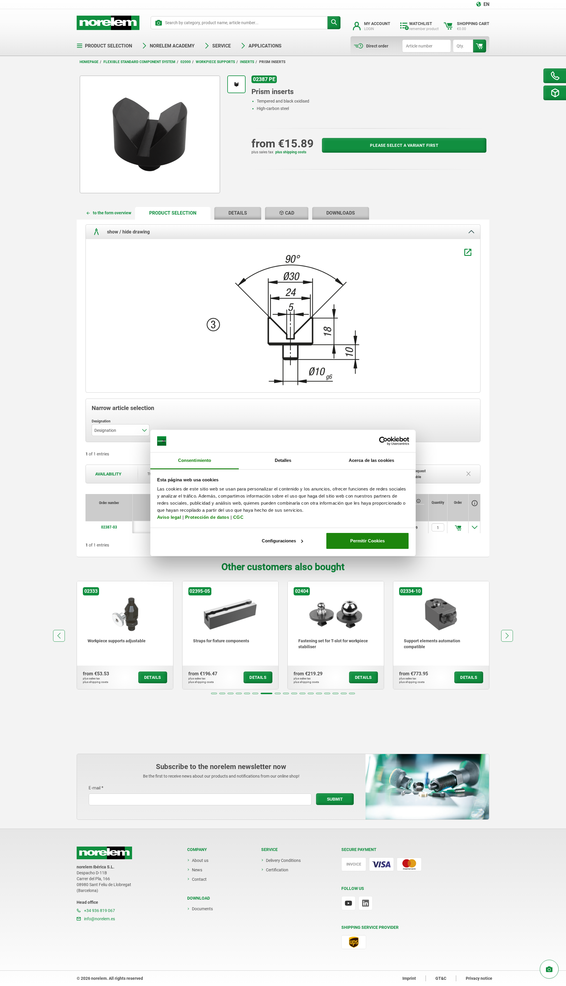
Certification (277, 870)
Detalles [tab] (283, 460)
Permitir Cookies (367, 540)
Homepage (89, 62)
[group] (125, 635)
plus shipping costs (290, 152)
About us (200, 860)
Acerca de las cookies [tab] (371, 460)
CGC (238, 517)
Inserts (247, 62)
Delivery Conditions (283, 860)
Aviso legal (169, 517)
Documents (202, 908)
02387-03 (109, 527)
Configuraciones (279, 540)
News (197, 870)
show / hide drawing (128, 231)
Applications (265, 46)
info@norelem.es (99, 918)
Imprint (409, 978)
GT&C (440, 978)
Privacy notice (479, 978)
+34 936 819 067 (99, 910)
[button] (214, 693)
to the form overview (112, 212)
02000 (185, 62)
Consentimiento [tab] (194, 460)
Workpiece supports (215, 62)
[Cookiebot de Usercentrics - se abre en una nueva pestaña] (383, 441)
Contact (199, 879)
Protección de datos (207, 517)
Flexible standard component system (139, 62)
